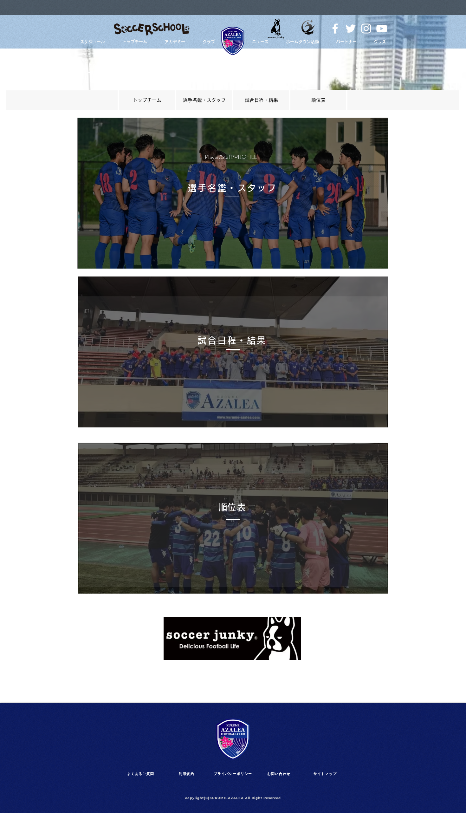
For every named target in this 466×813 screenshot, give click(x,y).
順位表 (318, 100)
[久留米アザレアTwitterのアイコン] (350, 28)
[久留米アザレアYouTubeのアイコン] (381, 28)
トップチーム (147, 100)
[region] (147, 100)
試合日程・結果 (261, 100)
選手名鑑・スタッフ (204, 100)
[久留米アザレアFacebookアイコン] (335, 28)
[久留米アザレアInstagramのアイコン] (366, 28)
